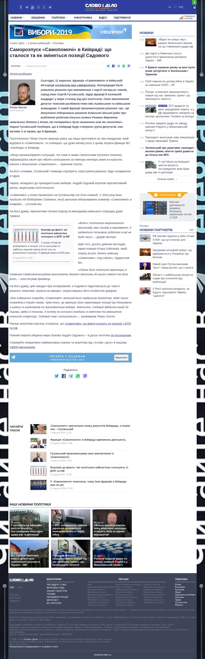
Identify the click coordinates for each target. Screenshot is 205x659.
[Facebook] (21, 7)
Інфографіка (83, 17)
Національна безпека (185, 594)
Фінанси (179, 605)
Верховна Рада (56, 588)
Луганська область (125, 592)
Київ (90, 584)
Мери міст (53, 600)
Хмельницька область (154, 594)
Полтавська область (125, 602)
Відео (103, 17)
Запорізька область (97, 605)
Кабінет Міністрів (57, 591)
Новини (16, 17)
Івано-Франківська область (129, 584)
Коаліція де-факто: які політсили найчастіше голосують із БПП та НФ (55, 233)
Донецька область (96, 597)
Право (178, 600)
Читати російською (21, 74)
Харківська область (153, 589)
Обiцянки (38, 17)
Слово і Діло (17, 43)
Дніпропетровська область (100, 594)
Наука (178, 592)
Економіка (180, 587)
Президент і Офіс (57, 585)
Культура (179, 589)
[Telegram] (26, 7)
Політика (58, 43)
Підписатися (121, 357)
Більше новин (166, 179)
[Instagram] (38, 7)
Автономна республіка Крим (101, 587)
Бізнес (178, 584)
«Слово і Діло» (31, 639)
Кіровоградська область (127, 589)
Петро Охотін (18, 107)
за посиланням (121, 335)
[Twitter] (44, 7)
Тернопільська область (155, 587)
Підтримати (122, 17)
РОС (181, 7)
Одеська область (124, 600)
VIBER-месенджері (22, 347)
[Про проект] (194, 2)
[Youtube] (32, 7)
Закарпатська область (98, 602)
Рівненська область (125, 605)
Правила (15, 601)
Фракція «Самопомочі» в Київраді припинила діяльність (88, 441)
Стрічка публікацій (39, 43)
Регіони (123, 579)
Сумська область (152, 584)
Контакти (15, 598)
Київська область (124, 587)
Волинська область (97, 592)
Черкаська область (153, 597)
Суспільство (181, 602)
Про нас (14, 595)
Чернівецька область (154, 600)
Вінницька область (97, 589)
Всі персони (54, 603)
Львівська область (125, 594)
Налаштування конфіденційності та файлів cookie (34, 646)
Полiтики (58, 17)
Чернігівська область (154, 602)
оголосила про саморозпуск (75, 85)
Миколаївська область (126, 597)
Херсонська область (153, 592)
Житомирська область (98, 600)
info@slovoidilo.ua (102, 655)
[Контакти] (194, 7)
